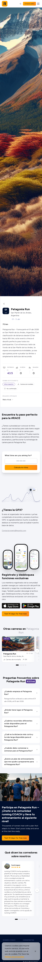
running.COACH (9, 940)
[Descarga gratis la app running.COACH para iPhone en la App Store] (11, 605)
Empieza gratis (29, 4)
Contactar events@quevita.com (14, 531)
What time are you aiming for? (18, 455)
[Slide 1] (17, 665)
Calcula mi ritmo (21, 467)
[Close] (35, 951)
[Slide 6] (26, 919)
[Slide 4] (23, 665)
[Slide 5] (25, 665)
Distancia (11, 367)
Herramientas (28, 940)
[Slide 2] (20, 665)
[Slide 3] (21, 665)
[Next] (37, 651)
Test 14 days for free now (15, 614)
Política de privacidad (14, 957)
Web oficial (7, 400)
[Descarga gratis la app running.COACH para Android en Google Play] (31, 605)
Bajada (35, 367)
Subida (22, 367)
